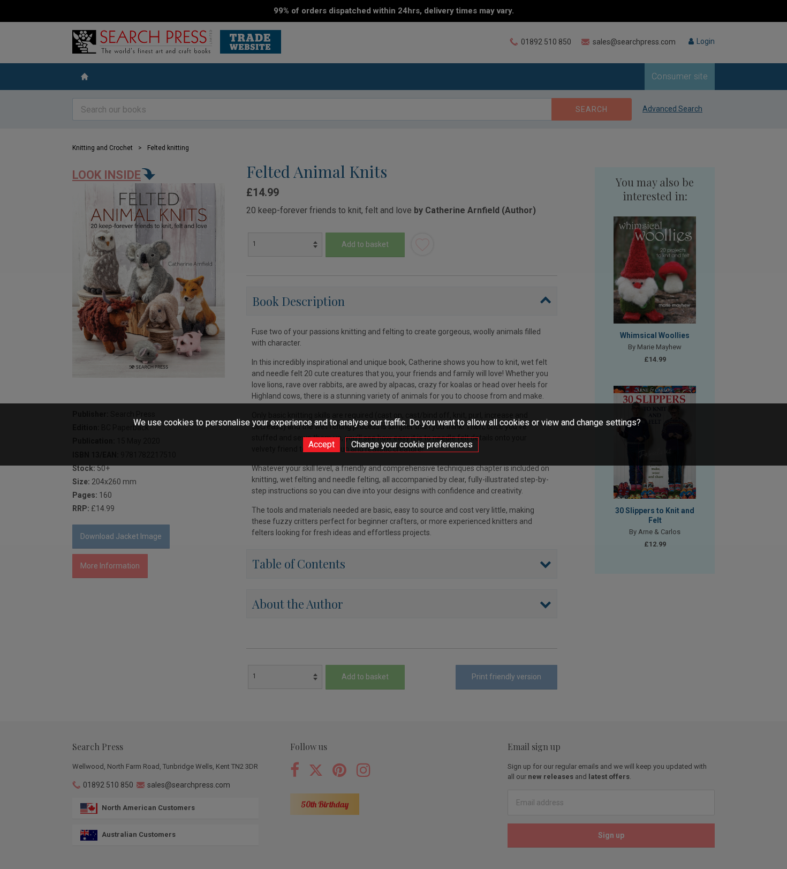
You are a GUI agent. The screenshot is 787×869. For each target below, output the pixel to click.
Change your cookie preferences (412, 444)
